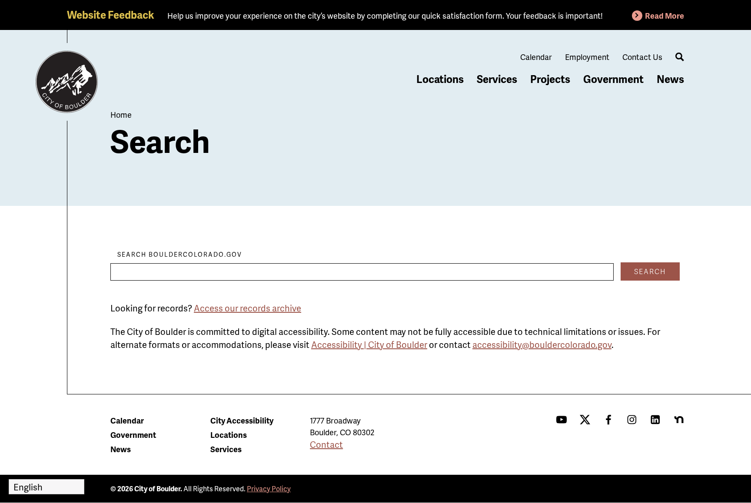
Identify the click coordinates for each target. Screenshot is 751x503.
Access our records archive (247, 308)
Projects (550, 79)
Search (650, 271)
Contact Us (642, 56)
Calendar (536, 56)
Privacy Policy (269, 488)
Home (121, 114)
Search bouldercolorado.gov (179, 254)
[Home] (67, 82)
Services (497, 79)
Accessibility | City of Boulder (369, 344)
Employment (587, 56)
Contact (326, 444)
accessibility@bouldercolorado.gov (541, 344)
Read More (664, 15)
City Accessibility (241, 420)
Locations (440, 79)
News (670, 79)
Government (613, 79)
